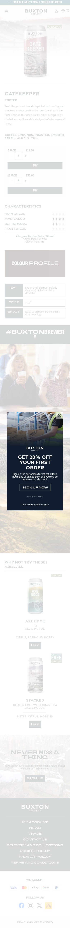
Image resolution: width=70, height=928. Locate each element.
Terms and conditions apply (35, 505)
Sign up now (35, 487)
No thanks (35, 497)
